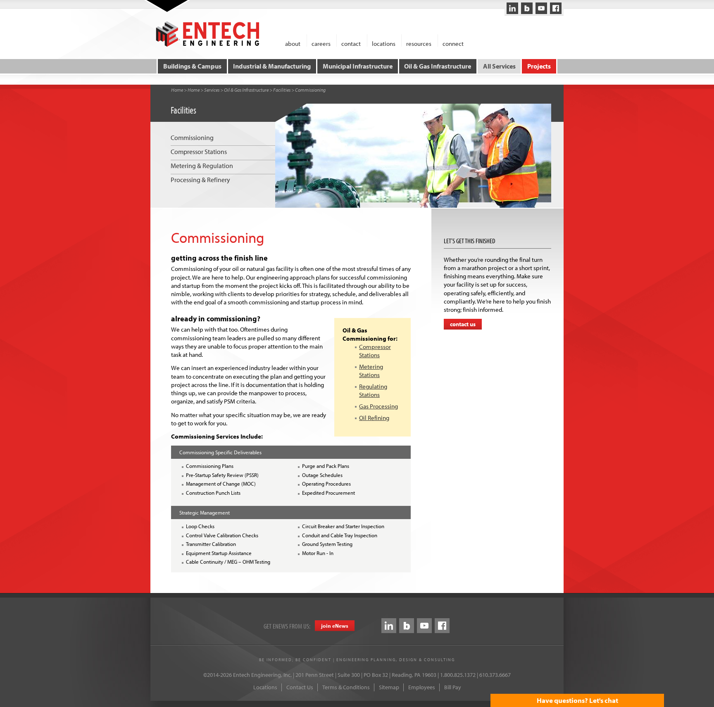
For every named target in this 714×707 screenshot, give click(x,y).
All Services (499, 66)
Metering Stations (371, 371)
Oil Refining (374, 418)
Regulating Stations (373, 390)
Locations (265, 687)
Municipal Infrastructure (358, 66)
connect (453, 43)
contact (351, 43)
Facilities (281, 90)
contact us (463, 324)
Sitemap (389, 687)
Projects (539, 66)
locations (383, 43)
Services (211, 90)
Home (177, 90)
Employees (421, 687)
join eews (334, 625)
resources (418, 43)
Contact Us (299, 687)
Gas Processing (378, 406)
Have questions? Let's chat (577, 700)
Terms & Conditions (346, 687)
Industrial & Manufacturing (272, 66)
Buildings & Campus (192, 66)
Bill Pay (452, 687)
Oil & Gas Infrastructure (437, 66)
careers (321, 43)
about (292, 43)
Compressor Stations (375, 351)
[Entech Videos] (541, 8)
